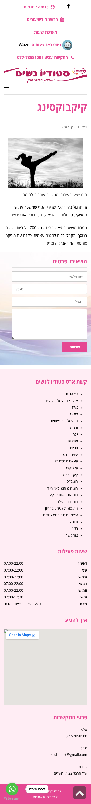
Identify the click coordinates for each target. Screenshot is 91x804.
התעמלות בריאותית (64, 420)
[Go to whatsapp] (12, 789)
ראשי (84, 126)
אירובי (74, 414)
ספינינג (73, 447)
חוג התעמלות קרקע (64, 494)
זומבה (74, 427)
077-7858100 (76, 736)
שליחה (75, 347)
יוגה (75, 434)
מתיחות (72, 441)
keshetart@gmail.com (69, 754)
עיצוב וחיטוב (69, 454)
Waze (24, 44)
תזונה (74, 521)
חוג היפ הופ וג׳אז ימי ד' (62, 488)
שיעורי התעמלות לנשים (61, 400)
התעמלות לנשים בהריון (61, 508)
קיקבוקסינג (70, 474)
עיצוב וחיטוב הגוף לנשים (60, 515)
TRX (75, 407)
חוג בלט (72, 481)
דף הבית (72, 393)
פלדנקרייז (71, 468)
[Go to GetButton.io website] (12, 798)
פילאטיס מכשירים (66, 461)
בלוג (75, 528)
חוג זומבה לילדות (66, 501)
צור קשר (72, 535)
